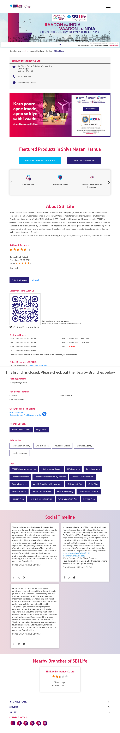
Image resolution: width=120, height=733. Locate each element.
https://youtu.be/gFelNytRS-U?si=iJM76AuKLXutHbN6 (76, 554)
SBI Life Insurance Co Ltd (60, 671)
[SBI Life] (21, 6)
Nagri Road (41, 429)
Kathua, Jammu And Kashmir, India (25, 415)
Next (108, 182)
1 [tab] (60, 44)
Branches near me (17, 51)
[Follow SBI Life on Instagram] (32, 723)
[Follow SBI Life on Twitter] (25, 723)
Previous (11, 182)
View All (35, 280)
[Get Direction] (44, 415)
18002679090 (24, 76)
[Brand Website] (44, 723)
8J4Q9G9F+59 (16, 412)
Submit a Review (19, 280)
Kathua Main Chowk (21, 429)
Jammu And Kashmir (35, 51)
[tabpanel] (60, 30)
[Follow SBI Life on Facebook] (12, 723)
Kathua (49, 51)
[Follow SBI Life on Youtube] (38, 723)
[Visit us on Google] (19, 723)
